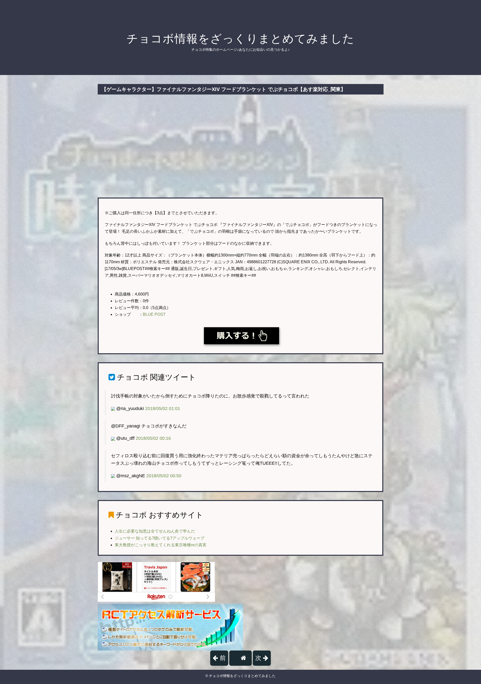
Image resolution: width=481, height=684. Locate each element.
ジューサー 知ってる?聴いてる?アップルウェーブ (159, 538)
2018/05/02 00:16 (153, 438)
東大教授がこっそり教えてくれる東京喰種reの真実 (160, 545)
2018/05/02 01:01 (162, 408)
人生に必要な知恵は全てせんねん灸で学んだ (155, 531)
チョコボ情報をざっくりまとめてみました (240, 38)
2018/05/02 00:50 (163, 475)
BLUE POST (154, 314)
